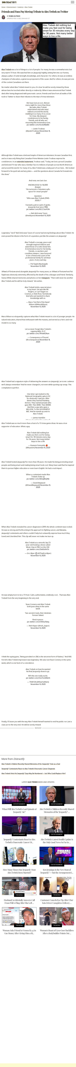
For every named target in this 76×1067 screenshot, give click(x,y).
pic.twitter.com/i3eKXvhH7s (38, 549)
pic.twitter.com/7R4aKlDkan (38, 333)
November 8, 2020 (43, 215)
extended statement (25, 161)
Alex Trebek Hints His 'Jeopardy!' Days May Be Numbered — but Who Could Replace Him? (33, 773)
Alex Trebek (28, 7)
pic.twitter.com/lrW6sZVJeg (38, 622)
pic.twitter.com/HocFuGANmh (38, 678)
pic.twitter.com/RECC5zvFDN (38, 209)
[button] (72, 2)
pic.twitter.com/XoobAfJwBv (38, 125)
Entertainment (11, 7)
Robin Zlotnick (14, 16)
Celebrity (20, 7)
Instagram (46, 278)
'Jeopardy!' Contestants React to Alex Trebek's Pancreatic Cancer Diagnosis (28, 769)
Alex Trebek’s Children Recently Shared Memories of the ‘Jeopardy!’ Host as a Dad (30, 764)
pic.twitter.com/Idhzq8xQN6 (38, 479)
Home (3, 7)
